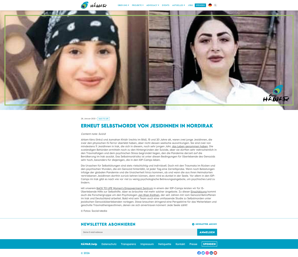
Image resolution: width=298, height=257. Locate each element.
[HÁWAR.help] (94, 5)
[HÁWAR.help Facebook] (199, 253)
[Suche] (215, 5)
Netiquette (164, 244)
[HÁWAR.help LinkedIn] (211, 253)
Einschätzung (199, 191)
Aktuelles (177, 5)
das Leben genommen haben (190, 146)
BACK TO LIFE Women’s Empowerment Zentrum (125, 188)
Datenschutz (109, 244)
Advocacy (151, 5)
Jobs (190, 5)
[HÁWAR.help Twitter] (203, 253)
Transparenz (128, 244)
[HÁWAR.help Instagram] (207, 253)
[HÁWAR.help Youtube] (215, 253)
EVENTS (165, 5)
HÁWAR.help (89, 244)
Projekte (137, 5)
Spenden (200, 5)
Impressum (147, 244)
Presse (193, 244)
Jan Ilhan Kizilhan (148, 194)
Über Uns (122, 5)
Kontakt (180, 244)
